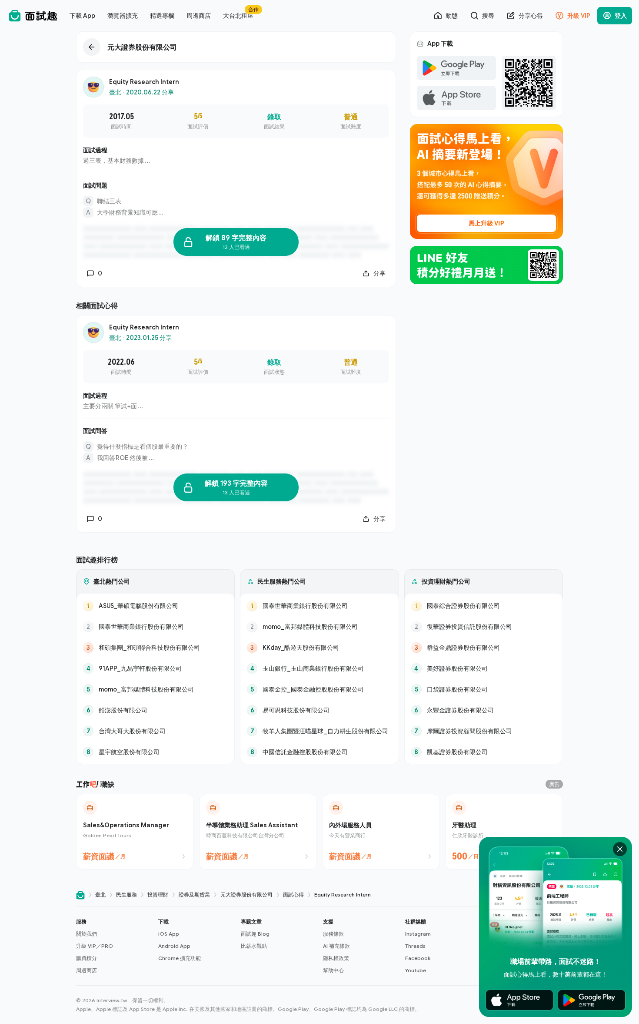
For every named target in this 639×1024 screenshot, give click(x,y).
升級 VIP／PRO (94, 946)
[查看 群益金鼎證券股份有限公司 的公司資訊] (483, 647)
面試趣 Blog (255, 933)
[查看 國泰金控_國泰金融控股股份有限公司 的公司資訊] (319, 689)
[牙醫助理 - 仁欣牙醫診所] (504, 832)
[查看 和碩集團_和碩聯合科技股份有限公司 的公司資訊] (155, 647)
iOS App (168, 933)
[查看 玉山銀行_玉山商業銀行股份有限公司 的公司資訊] (319, 668)
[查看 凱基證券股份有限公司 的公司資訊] (483, 752)
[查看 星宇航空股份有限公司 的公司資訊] (155, 752)
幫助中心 (333, 970)
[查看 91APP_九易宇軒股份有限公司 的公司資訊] (155, 668)
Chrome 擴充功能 (179, 958)
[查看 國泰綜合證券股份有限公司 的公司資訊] (483, 605)
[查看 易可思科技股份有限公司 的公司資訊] (319, 710)
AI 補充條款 (336, 946)
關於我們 (86, 933)
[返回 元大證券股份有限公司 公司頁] (236, 47)
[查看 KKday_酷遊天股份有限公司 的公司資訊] (319, 647)
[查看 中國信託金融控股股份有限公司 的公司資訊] (319, 752)
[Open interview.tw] (80, 895)
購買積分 (86, 958)
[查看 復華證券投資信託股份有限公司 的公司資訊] (483, 626)
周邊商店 (86, 970)
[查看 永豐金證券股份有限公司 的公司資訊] (483, 710)
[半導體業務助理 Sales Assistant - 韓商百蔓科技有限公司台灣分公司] (258, 832)
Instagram (418, 933)
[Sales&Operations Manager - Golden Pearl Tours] (135, 832)
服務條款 (333, 933)
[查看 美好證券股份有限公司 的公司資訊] (483, 668)
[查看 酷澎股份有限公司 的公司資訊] (155, 710)
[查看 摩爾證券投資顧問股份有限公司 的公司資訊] (483, 731)
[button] (113, 946)
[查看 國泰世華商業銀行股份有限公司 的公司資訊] (155, 626)
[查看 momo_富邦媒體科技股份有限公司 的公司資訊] (155, 689)
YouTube (415, 970)
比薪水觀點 (254, 946)
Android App (174, 946)
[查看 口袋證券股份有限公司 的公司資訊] (483, 689)
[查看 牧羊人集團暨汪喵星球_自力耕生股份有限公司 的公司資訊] (319, 731)
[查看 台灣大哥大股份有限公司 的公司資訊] (155, 731)
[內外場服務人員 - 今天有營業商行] (381, 832)
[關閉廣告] (620, 849)
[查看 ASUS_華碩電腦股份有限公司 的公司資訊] (155, 605)
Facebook (417, 958)
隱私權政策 (336, 958)
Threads (415, 946)
